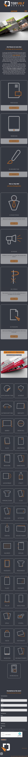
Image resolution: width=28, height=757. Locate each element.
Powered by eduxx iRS (24, 748)
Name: (2, 698)
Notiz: (2, 715)
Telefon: (2, 707)
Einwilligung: (3, 725)
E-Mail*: (2, 703)
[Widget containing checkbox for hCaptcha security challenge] (11, 734)
